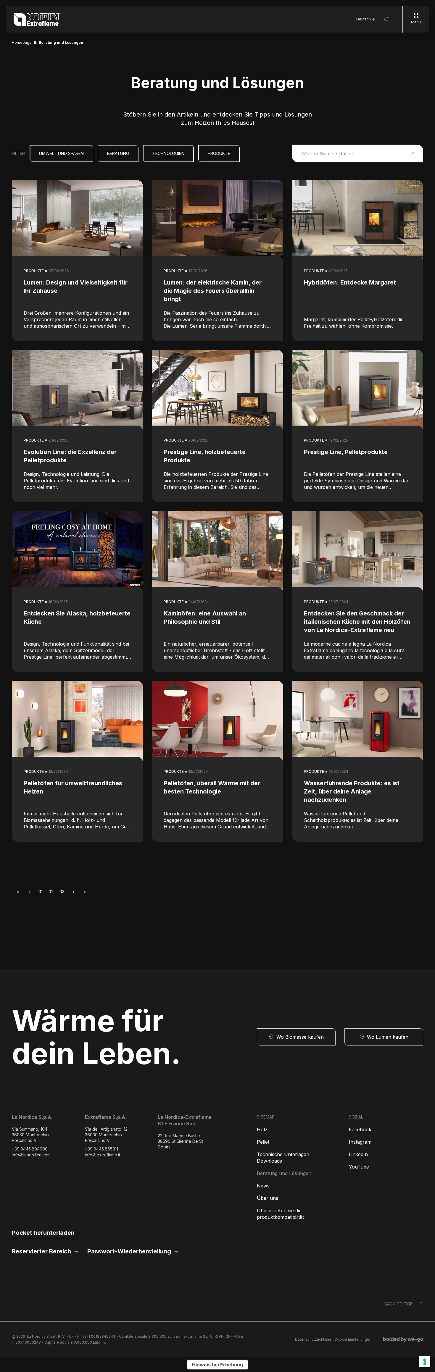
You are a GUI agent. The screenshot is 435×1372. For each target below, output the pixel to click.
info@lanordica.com (31, 1154)
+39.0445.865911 (101, 1148)
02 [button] (51, 891)
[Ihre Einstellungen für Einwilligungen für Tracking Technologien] (424, 1361)
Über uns (267, 1198)
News (263, 1186)
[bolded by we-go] (403, 1339)
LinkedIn (358, 1154)
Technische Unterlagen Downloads (283, 1157)
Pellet (263, 1142)
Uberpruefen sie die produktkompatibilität (280, 1214)
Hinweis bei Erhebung (217, 1365)
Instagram (360, 1142)
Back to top (398, 1303)
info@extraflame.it (102, 1154)
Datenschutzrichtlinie (313, 1339)
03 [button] (62, 891)
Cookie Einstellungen (352, 1339)
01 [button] (40, 891)
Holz (262, 1129)
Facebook (360, 1129)
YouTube (359, 1167)
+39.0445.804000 (30, 1148)
